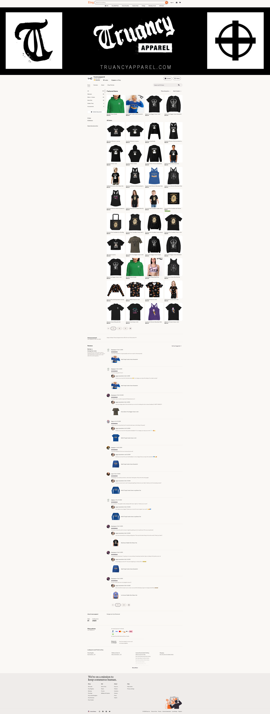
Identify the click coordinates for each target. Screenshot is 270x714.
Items (88, 85)
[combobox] (129, 2)
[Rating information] (94, 80)
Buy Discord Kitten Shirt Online (142, 659)
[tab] (96, 91)
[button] (167, 78)
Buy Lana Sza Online (140, 661)
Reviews (96, 85)
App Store (93, 704)
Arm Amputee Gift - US (141, 663)
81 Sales (89, 118)
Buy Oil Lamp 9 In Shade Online (166, 654)
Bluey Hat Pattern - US (116, 654)
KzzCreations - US (91, 654)
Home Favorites (125, 5)
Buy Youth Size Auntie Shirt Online (143, 656)
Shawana (113, 368)
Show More (135, 667)
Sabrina (113, 499)
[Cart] (180, 2)
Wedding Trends (152, 5)
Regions (180, 711)
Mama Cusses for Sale (140, 654)
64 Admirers (90, 120)
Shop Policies (111, 85)
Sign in (172, 2)
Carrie (116, 375)
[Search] (166, 2)
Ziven (112, 421)
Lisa (112, 473)
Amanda (113, 447)
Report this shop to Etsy (92, 125)
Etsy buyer (113, 349)
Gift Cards (161, 5)
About (102, 85)
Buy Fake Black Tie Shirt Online (142, 658)
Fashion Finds (135, 5)
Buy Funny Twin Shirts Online (142, 665)
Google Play (103, 704)
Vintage (143, 5)
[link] (108, 328)
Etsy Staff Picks (115, 5)
